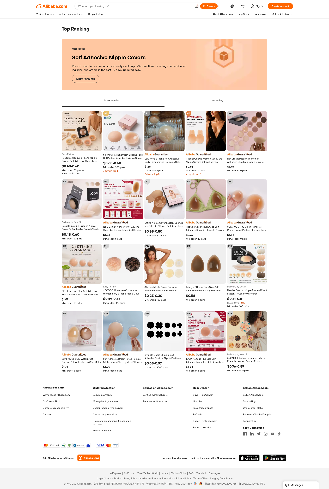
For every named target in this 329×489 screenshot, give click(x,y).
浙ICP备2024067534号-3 (252, 483)
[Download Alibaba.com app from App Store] (249, 458)
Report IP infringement (205, 421)
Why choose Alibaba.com (56, 394)
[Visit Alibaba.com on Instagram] (266, 434)
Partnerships (250, 421)
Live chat (198, 401)
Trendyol (201, 473)
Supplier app (179, 458)
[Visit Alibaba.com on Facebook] (245, 434)
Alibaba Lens (55, 458)
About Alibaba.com (53, 387)
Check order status (253, 407)
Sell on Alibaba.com (253, 394)
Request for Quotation (155, 401)
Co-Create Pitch (51, 401)
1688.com (129, 473)
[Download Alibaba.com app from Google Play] (274, 458)
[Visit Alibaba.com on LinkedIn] (252, 434)
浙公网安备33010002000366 (220, 483)
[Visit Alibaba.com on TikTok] (279, 434)
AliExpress (115, 473)
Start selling (249, 401)
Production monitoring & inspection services (112, 422)
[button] (197, 6)
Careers (47, 414)
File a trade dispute (203, 407)
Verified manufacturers (155, 394)
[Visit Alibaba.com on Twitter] (259, 434)
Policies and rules (102, 430)
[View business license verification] (195, 484)
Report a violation (202, 427)
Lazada (164, 473)
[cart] (243, 6)
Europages (214, 473)
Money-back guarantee (105, 401)
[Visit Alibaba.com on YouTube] (272, 434)
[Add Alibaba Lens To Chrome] (88, 458)
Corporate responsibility (56, 407)
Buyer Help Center (203, 394)
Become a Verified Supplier (257, 414)
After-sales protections (105, 414)
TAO (191, 473)
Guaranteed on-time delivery (108, 407)
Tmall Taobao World (147, 473)
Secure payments (102, 394)
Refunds (197, 414)
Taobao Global (178, 473)
